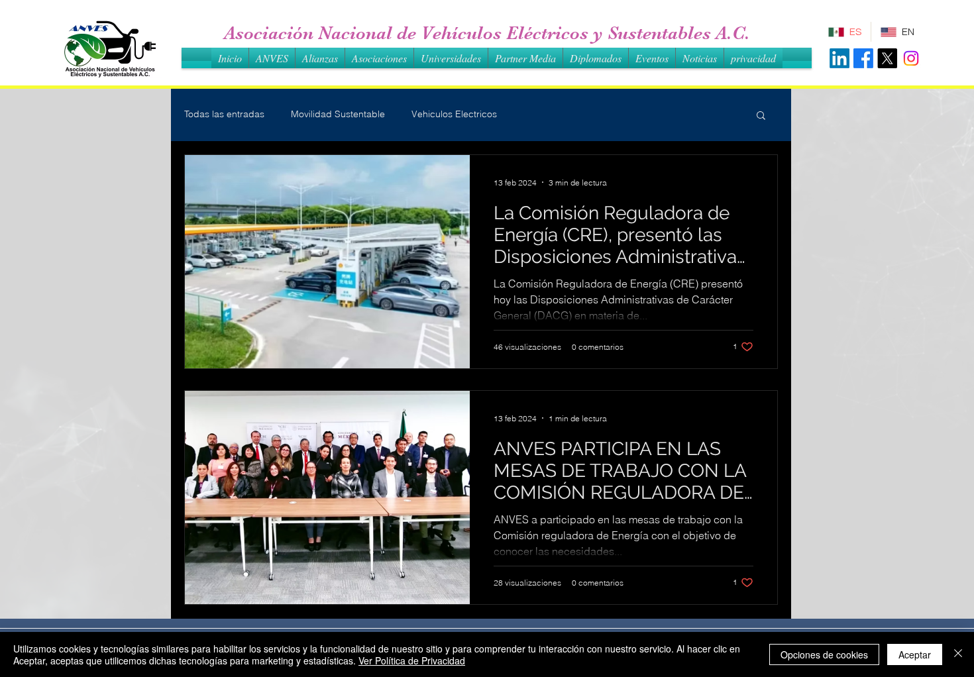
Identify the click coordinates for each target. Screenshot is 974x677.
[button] (761, 116)
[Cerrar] (958, 654)
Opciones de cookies (824, 654)
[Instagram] (911, 58)
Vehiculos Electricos (454, 114)
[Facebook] (863, 58)
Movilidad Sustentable (338, 114)
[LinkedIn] (839, 58)
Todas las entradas (224, 114)
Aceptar (914, 654)
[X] (887, 58)
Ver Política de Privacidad (411, 660)
